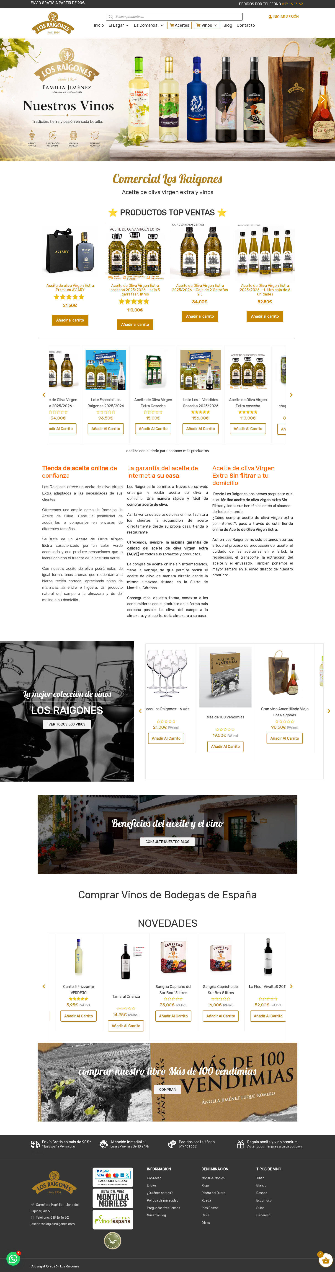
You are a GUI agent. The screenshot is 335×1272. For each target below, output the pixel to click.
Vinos (206, 25)
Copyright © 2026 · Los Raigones (55, 1266)
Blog (227, 25)
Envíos (152, 1185)
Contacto (246, 25)
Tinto (260, 1178)
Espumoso (264, 1200)
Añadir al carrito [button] (70, 320)
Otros (206, 1223)
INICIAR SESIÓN (285, 17)
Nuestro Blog (156, 1215)
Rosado (261, 1193)
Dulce (260, 1208)
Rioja (205, 1185)
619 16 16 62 (292, 4)
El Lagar (116, 25)
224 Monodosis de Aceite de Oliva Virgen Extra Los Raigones (120, 406)
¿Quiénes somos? (160, 1193)
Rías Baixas (210, 1208)
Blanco (261, 1185)
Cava (205, 1215)
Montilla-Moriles (213, 1178)
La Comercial (146, 25)
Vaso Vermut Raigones (73, 986)
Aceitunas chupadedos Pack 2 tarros (73, 406)
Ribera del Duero (213, 1193)
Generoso (263, 1215)
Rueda (206, 1200)
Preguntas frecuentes (163, 1208)
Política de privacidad (162, 1200)
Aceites (181, 25)
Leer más (120, 1016)
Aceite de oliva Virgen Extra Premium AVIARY (167, 402)
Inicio (99, 25)
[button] (13, 1259)
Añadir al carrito (73, 429)
